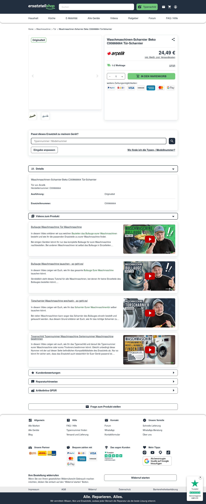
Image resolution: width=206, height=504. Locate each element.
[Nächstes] (97, 76)
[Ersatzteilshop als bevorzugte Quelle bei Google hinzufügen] (157, 461)
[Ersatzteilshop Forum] (161, 452)
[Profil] (175, 7)
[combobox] (96, 7)
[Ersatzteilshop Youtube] (153, 452)
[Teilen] (173, 39)
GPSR (172, 65)
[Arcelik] (116, 53)
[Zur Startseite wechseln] (41, 6)
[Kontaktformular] (163, 6)
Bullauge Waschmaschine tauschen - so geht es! (57, 263)
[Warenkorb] (169, 7)
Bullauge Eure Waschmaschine (99, 270)
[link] (103, 406)
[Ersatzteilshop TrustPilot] (110, 452)
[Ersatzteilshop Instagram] (146, 452)
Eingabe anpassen (44, 150)
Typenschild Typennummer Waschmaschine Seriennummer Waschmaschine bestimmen (72, 337)
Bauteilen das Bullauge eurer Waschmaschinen (94, 233)
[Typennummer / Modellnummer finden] (172, 141)
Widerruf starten (140, 477)
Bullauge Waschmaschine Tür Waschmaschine (56, 227)
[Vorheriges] (33, 76)
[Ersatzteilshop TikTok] (169, 452)
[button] (33, 18)
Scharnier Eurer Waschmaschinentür (92, 307)
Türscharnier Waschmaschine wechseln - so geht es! (59, 300)
